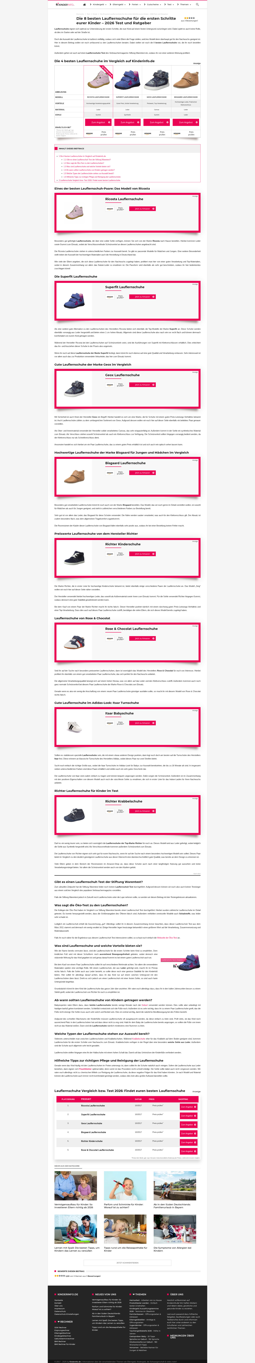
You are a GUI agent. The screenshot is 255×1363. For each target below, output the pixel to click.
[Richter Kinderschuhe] (74, 558)
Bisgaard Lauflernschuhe (125, 463)
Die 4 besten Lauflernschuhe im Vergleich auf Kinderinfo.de (82, 156)
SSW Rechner (60, 1327)
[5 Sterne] (194, 18)
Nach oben (197, 873)
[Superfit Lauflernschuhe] (127, 68)
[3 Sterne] (189, 18)
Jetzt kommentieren (127, 1263)
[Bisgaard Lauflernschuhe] (186, 68)
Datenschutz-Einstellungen (66, 1314)
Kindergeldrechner (62, 1336)
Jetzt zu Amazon (142, 208)
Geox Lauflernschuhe (122, 375)
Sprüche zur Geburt (138, 1339)
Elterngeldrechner (62, 1333)
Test (88, 14)
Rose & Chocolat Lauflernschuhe (131, 629)
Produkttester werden (139, 1303)
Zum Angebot (98, 122)
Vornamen (134, 1347)
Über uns (58, 1306)
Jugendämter (135, 1325)
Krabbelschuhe (138, 1039)
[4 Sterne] (192, 18)
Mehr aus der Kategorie (67, 1166)
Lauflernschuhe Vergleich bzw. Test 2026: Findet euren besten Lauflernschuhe (89, 180)
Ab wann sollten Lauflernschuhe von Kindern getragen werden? (89, 170)
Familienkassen (136, 1314)
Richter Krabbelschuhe (123, 801)
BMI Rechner (60, 1341)
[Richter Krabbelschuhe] (74, 815)
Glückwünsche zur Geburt (141, 1342)
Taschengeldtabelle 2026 (140, 1331)
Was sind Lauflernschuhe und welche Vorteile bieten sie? (87, 167)
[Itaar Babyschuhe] (74, 727)
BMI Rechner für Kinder (64, 1344)
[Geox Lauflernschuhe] (156, 68)
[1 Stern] (185, 18)
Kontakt (57, 1303)
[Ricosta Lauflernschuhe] (98, 68)
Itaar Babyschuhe (119, 713)
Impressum (59, 1308)
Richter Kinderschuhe (123, 544)
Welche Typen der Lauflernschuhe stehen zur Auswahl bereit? (89, 173)
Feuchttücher (85, 1069)
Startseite (58, 1300)
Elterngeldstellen (137, 1320)
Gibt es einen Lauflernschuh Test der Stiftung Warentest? (87, 160)
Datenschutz (60, 1311)
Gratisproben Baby (137, 1336)
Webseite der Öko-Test (167, 938)
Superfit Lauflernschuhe (124, 287)
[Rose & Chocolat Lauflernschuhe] (74, 642)
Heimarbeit (134, 1300)
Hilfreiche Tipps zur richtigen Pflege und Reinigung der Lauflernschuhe (92, 177)
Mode (95, 14)
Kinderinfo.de (75, 1362)
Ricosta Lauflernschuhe (124, 199)
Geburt (145, 1005)
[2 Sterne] (187, 18)
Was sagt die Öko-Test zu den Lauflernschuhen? (84, 163)
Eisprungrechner (61, 1330)
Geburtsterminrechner (64, 1339)
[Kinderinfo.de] (65, 4)
